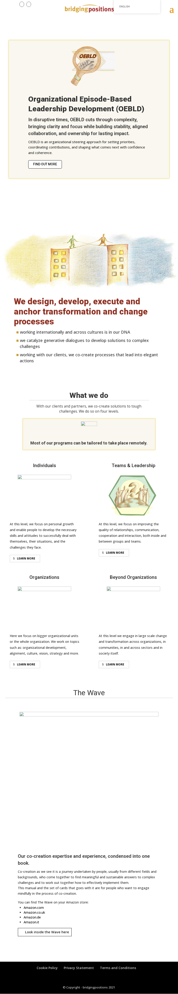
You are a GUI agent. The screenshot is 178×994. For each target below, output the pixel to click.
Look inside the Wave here (47, 932)
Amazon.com (34, 907)
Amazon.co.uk (34, 912)
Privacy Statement (79, 968)
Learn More (26, 558)
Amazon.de (32, 917)
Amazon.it (31, 922)
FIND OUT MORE (45, 164)
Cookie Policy (47, 968)
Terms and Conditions (118, 968)
